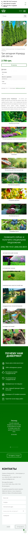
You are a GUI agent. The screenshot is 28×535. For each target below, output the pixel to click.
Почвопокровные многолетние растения (14, 139)
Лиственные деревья (14, 185)
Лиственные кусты (14, 216)
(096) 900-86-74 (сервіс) (9, 3)
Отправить (20, 527)
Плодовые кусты (14, 231)
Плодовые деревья (14, 200)
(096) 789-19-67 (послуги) (10, 1)
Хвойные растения (10, 49)
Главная (3, 49)
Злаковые (14, 154)
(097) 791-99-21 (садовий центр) (10, 6)
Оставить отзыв (14, 456)
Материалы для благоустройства (14, 170)
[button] (24, 23)
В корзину (14, 65)
